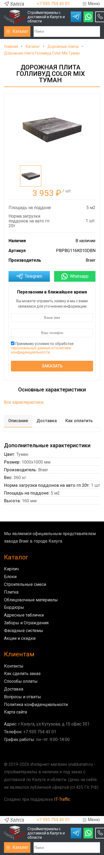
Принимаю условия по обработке (42, 348)
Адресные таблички (24, 615)
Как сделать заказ (22, 673)
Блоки (10, 576)
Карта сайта (15, 712)
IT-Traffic (62, 799)
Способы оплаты (21, 681)
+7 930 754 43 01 (53, 3)
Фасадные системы (23, 630)
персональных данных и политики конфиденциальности (41, 350)
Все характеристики (23, 402)
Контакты (13, 666)
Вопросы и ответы (22, 696)
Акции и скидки (19, 638)
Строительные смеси (25, 584)
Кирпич (11, 568)
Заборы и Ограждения (26, 622)
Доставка (13, 689)
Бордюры (14, 607)
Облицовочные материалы (31, 599)
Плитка (11, 592)
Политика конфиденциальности (36, 704)
